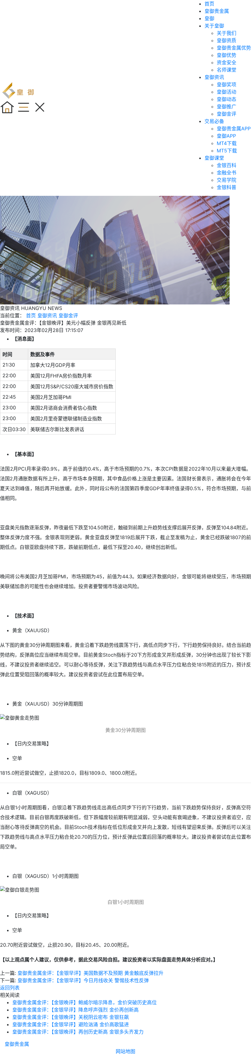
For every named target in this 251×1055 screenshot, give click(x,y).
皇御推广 (226, 106)
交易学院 (226, 180)
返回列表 (10, 988)
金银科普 (226, 187)
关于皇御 (214, 26)
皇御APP (226, 136)
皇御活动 (226, 92)
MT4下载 (227, 143)
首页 (209, 4)
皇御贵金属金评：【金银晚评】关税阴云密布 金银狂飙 (70, 1017)
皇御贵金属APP (234, 128)
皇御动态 (226, 99)
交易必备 (214, 121)
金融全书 (226, 173)
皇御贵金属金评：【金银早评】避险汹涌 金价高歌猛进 (70, 1024)
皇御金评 (226, 114)
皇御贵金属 (216, 11)
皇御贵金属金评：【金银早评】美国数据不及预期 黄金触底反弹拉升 (90, 973)
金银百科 (226, 165)
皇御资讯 (214, 77)
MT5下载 (227, 150)
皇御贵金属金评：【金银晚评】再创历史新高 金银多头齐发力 (78, 1032)
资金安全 (226, 62)
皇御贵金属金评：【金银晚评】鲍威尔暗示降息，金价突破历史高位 (84, 1002)
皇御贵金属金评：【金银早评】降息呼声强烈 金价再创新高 (75, 1010)
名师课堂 (226, 70)
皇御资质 (226, 40)
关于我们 (226, 33)
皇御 (209, 18)
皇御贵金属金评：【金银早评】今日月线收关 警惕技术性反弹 (83, 980)
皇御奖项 (226, 84)
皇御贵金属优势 (234, 48)
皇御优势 (226, 55)
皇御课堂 (214, 158)
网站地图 (125, 1051)
